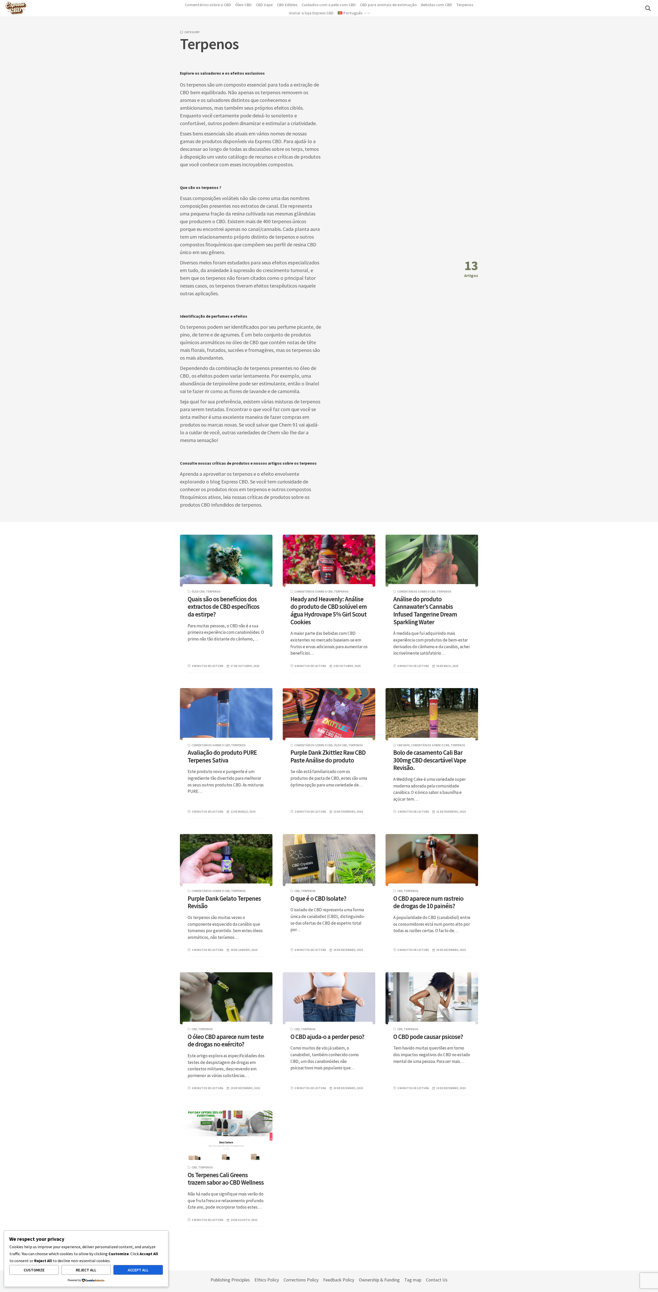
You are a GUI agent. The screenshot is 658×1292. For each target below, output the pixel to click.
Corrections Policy (301, 1280)
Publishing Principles (230, 1280)
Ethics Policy (266, 1280)
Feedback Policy (338, 1280)
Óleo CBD (198, 591)
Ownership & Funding (379, 1280)
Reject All (86, 1269)
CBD (297, 891)
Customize (34, 1269)
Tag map (412, 1280)
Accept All (138, 1269)
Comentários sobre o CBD (313, 591)
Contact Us (436, 1280)
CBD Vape (403, 745)
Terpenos (213, 591)
